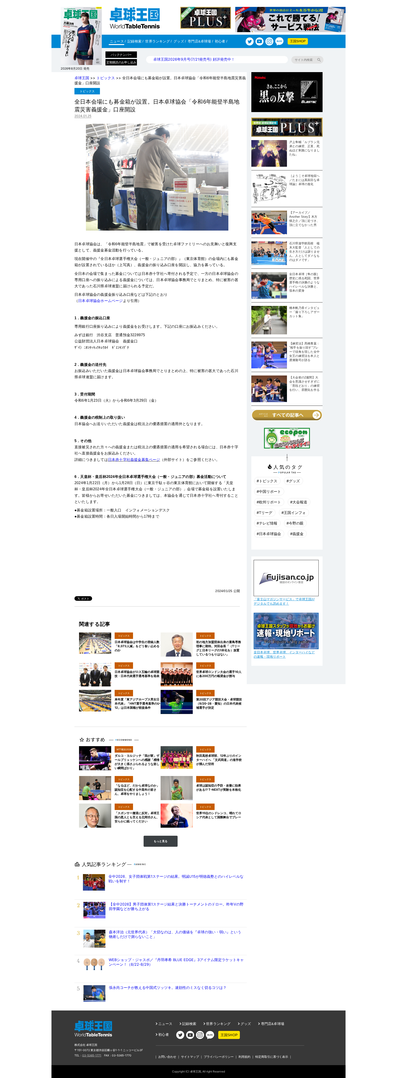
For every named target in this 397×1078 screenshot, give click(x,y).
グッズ (179, 41)
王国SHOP (298, 41)
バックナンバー (121, 54)
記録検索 (135, 41)
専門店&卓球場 (200, 41)
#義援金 (296, 533)
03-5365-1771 (91, 1055)
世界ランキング (158, 41)
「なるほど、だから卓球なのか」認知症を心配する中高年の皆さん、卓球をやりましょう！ (137, 790)
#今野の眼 (294, 523)
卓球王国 (81, 78)
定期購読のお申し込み (121, 62)
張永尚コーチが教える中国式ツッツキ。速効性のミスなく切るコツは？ (168, 987)
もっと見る (160, 841)
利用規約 (244, 1056)
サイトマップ (190, 1056)
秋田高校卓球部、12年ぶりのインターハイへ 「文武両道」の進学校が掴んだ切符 (219, 760)
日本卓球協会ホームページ (100, 301)
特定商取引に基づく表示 (271, 1056)
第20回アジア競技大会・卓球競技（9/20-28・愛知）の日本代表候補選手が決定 (219, 703)
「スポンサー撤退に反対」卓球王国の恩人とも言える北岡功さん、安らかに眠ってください (137, 817)
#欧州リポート (269, 502)
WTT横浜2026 (123, 749)
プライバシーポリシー (219, 1056)
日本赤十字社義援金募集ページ (134, 460)
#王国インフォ (293, 512)
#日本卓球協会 (269, 533)
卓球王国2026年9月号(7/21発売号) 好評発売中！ (194, 59)
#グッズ (293, 481)
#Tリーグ (264, 512)
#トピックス (267, 481)
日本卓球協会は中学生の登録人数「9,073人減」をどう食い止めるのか (137, 646)
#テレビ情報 (267, 523)
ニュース (118, 41)
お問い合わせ (167, 1056)
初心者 (221, 41)
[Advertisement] (157, 554)
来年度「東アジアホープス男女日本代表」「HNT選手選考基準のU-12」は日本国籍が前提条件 (138, 703)
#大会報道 (298, 502)
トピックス (105, 78)
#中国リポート (269, 491)
